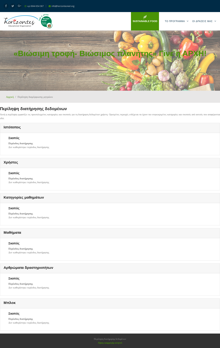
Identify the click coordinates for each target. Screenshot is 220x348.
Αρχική (10, 96)
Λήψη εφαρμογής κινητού (110, 342)
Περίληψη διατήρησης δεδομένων (110, 338)
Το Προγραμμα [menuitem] (175, 21)
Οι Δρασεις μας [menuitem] (202, 21)
